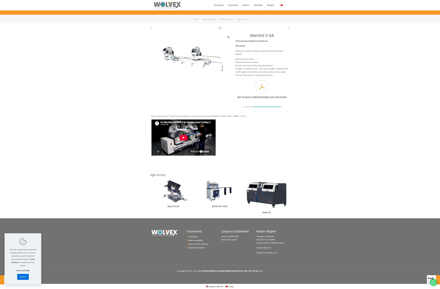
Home (195, 19)
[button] (228, 37)
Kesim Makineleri (209, 19)
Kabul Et (23, 277)
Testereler (193, 236)
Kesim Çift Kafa (226, 19)
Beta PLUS (173, 206)
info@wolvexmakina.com (266, 253)
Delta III (266, 212)
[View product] (192, 182)
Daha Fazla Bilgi (22, 270)
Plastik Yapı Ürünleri (197, 247)
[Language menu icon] (282, 5)
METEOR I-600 (220, 206)
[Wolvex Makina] (167, 5)
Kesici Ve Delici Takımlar (199, 244)
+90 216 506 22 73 (263, 248)
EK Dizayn (220, 275)
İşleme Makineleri (196, 240)
